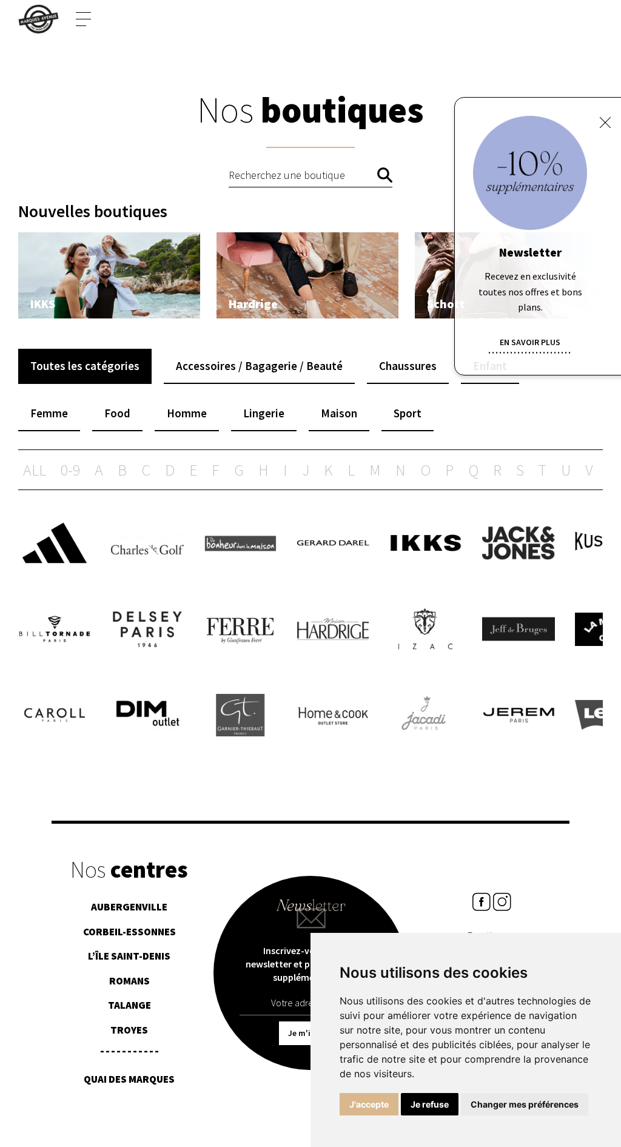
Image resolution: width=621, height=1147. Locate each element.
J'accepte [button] (369, 1104)
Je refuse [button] (430, 1104)
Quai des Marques (129, 1079)
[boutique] (109, 275)
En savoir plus (530, 342)
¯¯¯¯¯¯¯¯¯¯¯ (129, 1054)
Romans (129, 980)
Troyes (129, 1030)
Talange (129, 1005)
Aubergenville (129, 906)
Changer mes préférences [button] (525, 1104)
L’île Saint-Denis (129, 956)
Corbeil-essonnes (129, 931)
